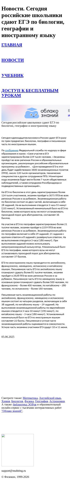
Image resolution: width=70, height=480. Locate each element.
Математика (30, 398)
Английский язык (50, 398)
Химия (5, 401)
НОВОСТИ (12, 60)
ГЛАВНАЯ (11, 44)
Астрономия (57, 401)
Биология (17, 401)
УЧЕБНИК (12, 75)
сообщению (11, 150)
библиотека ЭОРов (24, 404)
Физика (29, 401)
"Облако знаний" (11, 410)
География (41, 401)
